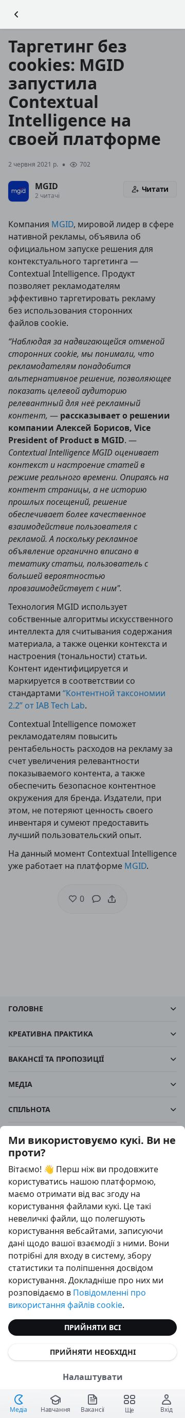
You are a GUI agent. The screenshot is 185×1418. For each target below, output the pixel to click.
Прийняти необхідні (93, 1352)
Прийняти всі (92, 1327)
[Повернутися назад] (16, 14)
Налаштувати (93, 1377)
